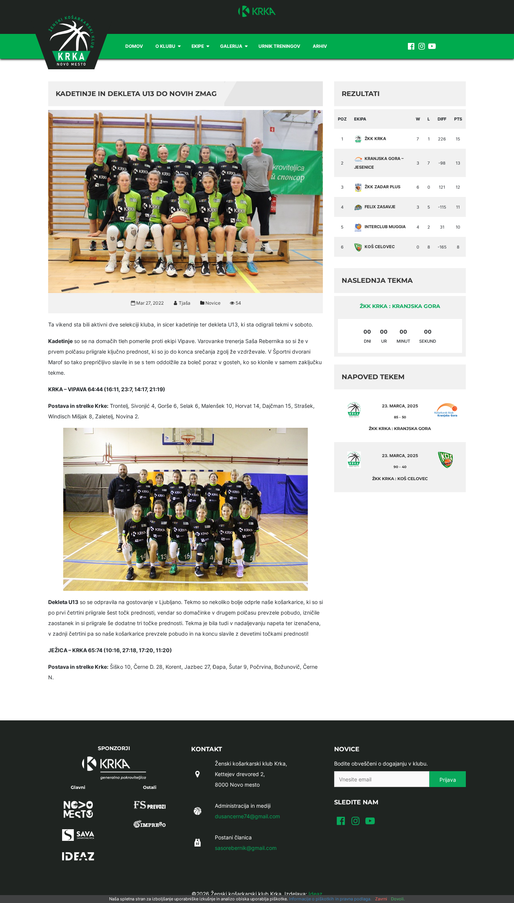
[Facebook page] (411, 46)
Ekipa (360, 119)
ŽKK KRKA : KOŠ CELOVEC (400, 478)
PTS (458, 119)
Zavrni (381, 898)
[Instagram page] (421, 46)
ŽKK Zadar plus (382, 186)
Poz (342, 119)
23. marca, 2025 (400, 406)
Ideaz (315, 894)
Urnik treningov (279, 46)
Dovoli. (398, 898)
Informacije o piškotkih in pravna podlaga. (330, 898)
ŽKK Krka (375, 138)
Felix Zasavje (380, 206)
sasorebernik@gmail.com (246, 848)
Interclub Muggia (385, 226)
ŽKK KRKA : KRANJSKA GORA (400, 306)
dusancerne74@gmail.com (247, 816)
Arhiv (320, 46)
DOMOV (134, 46)
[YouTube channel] (432, 46)
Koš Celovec (380, 246)
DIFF (442, 119)
